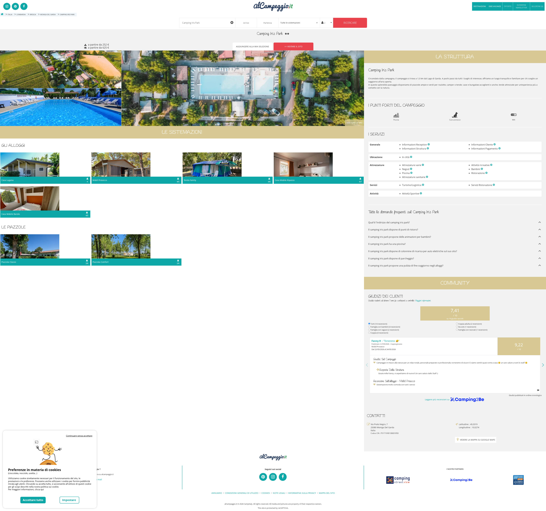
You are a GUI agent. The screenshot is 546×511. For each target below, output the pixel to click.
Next (543, 365)
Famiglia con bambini (385, 327)
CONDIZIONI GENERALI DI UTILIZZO (241, 493)
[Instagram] (6, 6)
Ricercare (350, 23)
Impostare (69, 500)
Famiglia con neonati (472, 330)
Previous (366, 365)
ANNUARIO (216, 493)
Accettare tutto (33, 500)
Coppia (379, 333)
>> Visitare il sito (293, 46)
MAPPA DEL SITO (327, 493)
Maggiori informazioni (423, 300)
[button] (429, 144)
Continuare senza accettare (79, 435)
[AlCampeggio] (273, 6)
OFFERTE (507, 6)
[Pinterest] (15, 6)
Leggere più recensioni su (437, 399)
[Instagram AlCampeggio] (273, 477)
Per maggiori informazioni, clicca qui (26, 489)
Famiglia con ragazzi (385, 330)
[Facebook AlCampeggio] (283, 477)
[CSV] (398, 480)
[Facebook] (23, 6)
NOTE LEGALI (279, 493)
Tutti (379, 324)
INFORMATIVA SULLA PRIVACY (302, 493)
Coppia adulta (470, 324)
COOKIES (265, 493)
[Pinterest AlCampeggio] (263, 477)
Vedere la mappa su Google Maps (477, 439)
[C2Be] (461, 480)
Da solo (467, 327)
